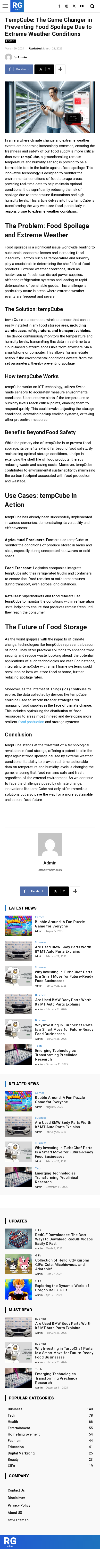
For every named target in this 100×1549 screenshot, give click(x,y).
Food (10, 41)
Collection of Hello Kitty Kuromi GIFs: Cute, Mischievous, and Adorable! (62, 1264)
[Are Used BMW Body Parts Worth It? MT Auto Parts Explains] (18, 951)
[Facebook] (59, 6)
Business (40, 942)
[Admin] (9, 57)
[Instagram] (67, 6)
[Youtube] (81, 6)
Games (39, 917)
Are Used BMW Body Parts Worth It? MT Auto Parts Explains (63, 949)
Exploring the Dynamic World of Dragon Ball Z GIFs (62, 1288)
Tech (38, 1045)
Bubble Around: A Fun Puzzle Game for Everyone (60, 924)
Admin (22, 57)
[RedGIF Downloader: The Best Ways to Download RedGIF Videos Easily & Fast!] (18, 1239)
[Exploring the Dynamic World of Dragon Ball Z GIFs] (18, 1289)
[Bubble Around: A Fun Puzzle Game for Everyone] (18, 926)
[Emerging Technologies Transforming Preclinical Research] (18, 1054)
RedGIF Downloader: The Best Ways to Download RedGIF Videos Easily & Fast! (64, 1239)
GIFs (38, 1230)
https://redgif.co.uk (50, 869)
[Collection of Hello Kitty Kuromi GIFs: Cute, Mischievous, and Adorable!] (18, 1264)
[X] (74, 6)
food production (30, 722)
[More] (60, 69)
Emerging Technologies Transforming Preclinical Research (56, 1055)
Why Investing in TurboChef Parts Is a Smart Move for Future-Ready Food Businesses (64, 976)
